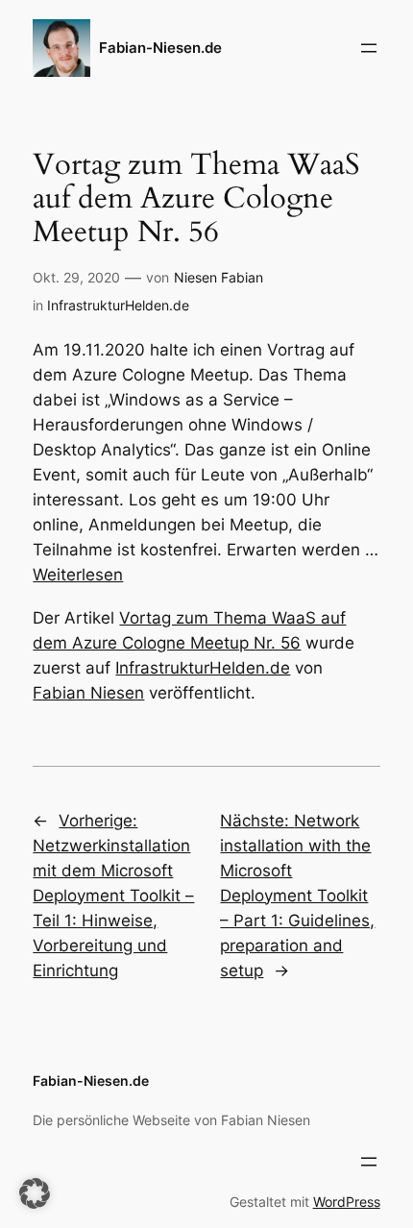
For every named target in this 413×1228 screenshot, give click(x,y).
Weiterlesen (78, 574)
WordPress (346, 1201)
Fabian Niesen (88, 692)
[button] (34, 1193)
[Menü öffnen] (368, 48)
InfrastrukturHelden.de (118, 305)
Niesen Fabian (218, 277)
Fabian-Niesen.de (160, 48)
